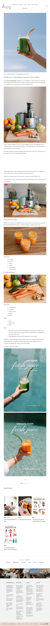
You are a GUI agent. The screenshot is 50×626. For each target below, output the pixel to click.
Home (25, 4)
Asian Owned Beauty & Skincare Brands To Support (10, 548)
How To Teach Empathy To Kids (10, 520)
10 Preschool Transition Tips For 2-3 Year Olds (19, 597)
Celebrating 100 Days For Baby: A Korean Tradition (9, 586)
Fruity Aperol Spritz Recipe (24, 519)
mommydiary (10, 574)
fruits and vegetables (11, 80)
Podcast (25, 8)
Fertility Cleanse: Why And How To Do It (9, 596)
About (36, 4)
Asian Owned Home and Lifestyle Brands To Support (39, 520)
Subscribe (41, 562)
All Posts (8, 562)
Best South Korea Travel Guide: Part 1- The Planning (39, 586)
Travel (32, 4)
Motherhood (15, 4)
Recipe (20, 517)
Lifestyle (23, 562)
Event (29, 4)
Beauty (6, 545)
